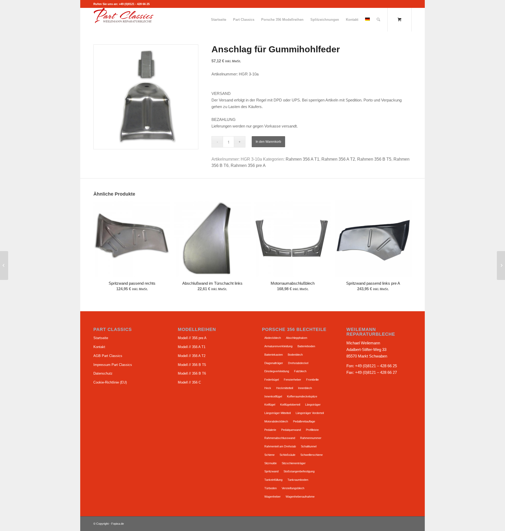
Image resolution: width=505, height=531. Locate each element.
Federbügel (271, 379)
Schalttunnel (308, 446)
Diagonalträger (273, 363)
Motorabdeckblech (276, 421)
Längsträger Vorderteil (310, 413)
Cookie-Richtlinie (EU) (110, 382)
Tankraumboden (297, 479)
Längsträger (313, 404)
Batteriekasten (273, 354)
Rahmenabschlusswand (279, 438)
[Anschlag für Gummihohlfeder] (501, 265)
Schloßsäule (287, 454)
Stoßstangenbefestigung (299, 471)
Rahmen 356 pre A (248, 165)
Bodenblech (295, 354)
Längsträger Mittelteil (277, 413)
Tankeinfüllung (273, 479)
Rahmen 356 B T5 (374, 159)
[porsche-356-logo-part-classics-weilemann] (123, 20)
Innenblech (305, 388)
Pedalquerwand (291, 429)
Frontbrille (312, 379)
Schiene (269, 454)
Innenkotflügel (273, 396)
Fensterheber (292, 379)
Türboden (270, 488)
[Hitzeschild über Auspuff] (4, 265)
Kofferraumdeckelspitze (302, 396)
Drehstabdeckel (298, 363)
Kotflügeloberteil (290, 404)
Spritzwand (271, 471)
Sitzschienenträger (294, 463)
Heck (267, 388)
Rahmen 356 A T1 (302, 159)
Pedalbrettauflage (304, 421)
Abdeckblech (272, 337)
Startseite (100, 338)
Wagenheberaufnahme (300, 496)
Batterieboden (306, 346)
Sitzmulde (270, 463)
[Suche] (378, 20)
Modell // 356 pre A (192, 338)
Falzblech (300, 371)
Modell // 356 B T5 (192, 365)
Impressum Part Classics (112, 365)
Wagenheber (272, 496)
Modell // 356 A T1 (191, 347)
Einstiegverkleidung (276, 371)
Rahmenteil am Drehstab (280, 446)
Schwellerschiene (311, 454)
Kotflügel (269, 404)
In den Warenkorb (268, 142)
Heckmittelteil (284, 388)
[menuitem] (219, 20)
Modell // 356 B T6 (192, 373)
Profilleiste (312, 429)
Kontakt (99, 347)
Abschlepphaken (296, 337)
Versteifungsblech (293, 488)
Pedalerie (270, 429)
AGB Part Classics (107, 356)
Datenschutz (103, 373)
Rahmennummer (310, 438)
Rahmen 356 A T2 (338, 159)
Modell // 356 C (189, 382)
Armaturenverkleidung (278, 346)
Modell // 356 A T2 (191, 356)
